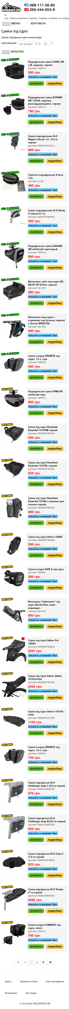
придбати (36, 83)
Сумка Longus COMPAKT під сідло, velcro (44, 926)
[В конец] (50, 962)
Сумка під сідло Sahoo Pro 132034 (43, 642)
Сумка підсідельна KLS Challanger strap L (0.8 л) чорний (46, 784)
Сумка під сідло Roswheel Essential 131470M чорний (43, 428)
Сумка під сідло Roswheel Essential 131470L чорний (43, 464)
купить (8, 981)
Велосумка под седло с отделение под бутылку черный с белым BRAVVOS (46, 320)
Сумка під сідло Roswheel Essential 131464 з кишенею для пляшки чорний (46, 501)
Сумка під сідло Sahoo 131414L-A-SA (46, 713)
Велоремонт (11, 992)
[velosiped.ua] (11, 6)
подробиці (55, 83)
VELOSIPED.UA (41, 1003)
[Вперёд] (43, 962)
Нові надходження (55, 981)
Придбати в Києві (28, 981)
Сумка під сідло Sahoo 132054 (45, 536)
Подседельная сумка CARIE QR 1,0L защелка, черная (46, 63)
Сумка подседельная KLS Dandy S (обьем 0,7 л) (46, 212)
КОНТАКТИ (38, 23)
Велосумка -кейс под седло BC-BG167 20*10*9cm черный (46, 283)
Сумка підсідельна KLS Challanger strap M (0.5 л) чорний (46, 819)
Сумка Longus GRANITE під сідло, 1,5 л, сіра (43, 357)
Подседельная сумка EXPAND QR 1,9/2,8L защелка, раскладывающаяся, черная (45, 100)
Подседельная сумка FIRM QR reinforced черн (45, 393)
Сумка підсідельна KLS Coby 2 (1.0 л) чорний (45, 855)
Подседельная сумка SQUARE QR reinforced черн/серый (45, 247)
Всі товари (31, 992)
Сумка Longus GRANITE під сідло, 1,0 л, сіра (43, 748)
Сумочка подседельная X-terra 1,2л (45, 176)
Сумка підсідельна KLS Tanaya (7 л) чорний (45, 891)
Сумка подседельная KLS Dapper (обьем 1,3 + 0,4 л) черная (43, 139)
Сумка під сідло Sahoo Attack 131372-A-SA (45, 677)
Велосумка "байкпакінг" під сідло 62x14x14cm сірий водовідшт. (44, 605)
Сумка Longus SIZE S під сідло (46, 569)
